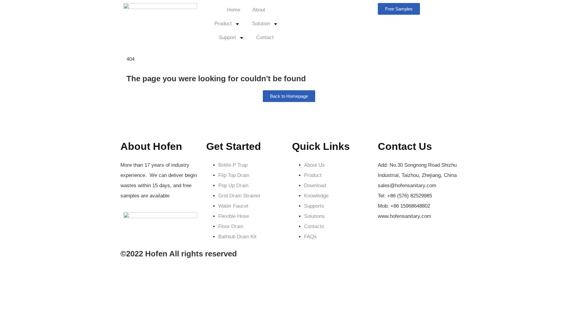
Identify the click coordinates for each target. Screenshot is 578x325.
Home (233, 10)
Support (227, 37)
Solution (261, 23)
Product (223, 23)
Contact (265, 37)
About (258, 10)
